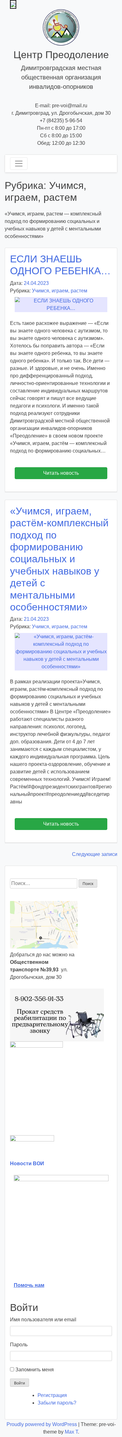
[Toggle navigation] (19, 163)
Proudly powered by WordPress (42, 1424)
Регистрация (52, 1395)
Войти (19, 1383)
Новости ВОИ (27, 1163)
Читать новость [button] (61, 473)
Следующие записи (94, 854)
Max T (71, 1431)
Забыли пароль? (57, 1402)
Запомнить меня (34, 1369)
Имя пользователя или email (43, 1319)
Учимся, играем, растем (59, 290)
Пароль (19, 1344)
